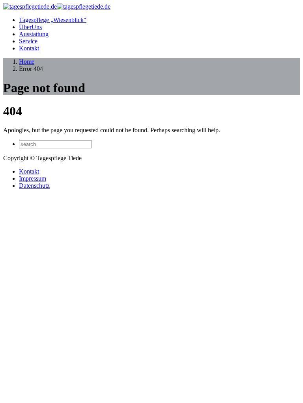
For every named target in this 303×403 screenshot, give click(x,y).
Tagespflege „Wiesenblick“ (52, 20)
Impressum (32, 178)
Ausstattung (34, 34)
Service (28, 41)
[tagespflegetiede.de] (56, 6)
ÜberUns (30, 27)
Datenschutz (34, 185)
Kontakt (29, 48)
